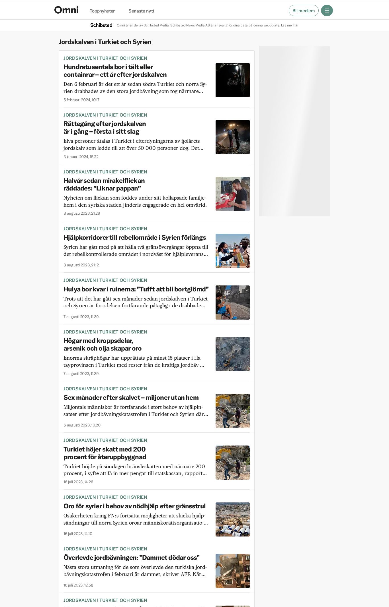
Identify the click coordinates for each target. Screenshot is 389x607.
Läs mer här (289, 25)
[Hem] (66, 10)
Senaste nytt (141, 11)
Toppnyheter (102, 11)
